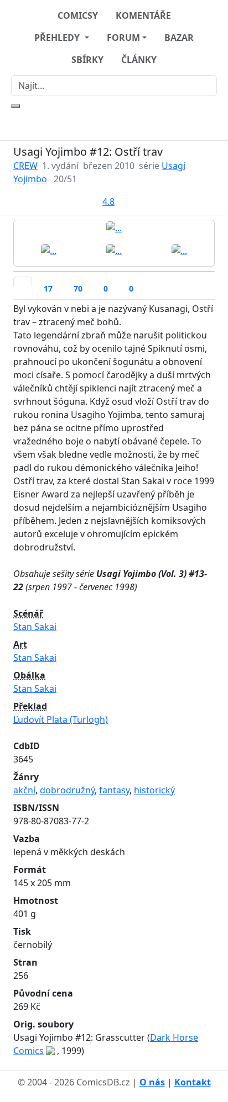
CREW (25, 166)
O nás (152, 1082)
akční (24, 790)
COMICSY (78, 15)
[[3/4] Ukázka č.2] (114, 250)
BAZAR (179, 37)
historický (154, 790)
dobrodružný (67, 790)
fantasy (114, 790)
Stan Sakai (34, 627)
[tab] (22, 282)
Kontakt (192, 1082)
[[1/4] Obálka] (114, 227)
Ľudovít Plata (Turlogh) (60, 719)
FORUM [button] (123, 37)
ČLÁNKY (139, 60)
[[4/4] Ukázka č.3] (179, 250)
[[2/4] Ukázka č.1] (48, 250)
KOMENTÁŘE (143, 15)
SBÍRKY (87, 60)
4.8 (108, 201)
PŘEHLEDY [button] (58, 37)
